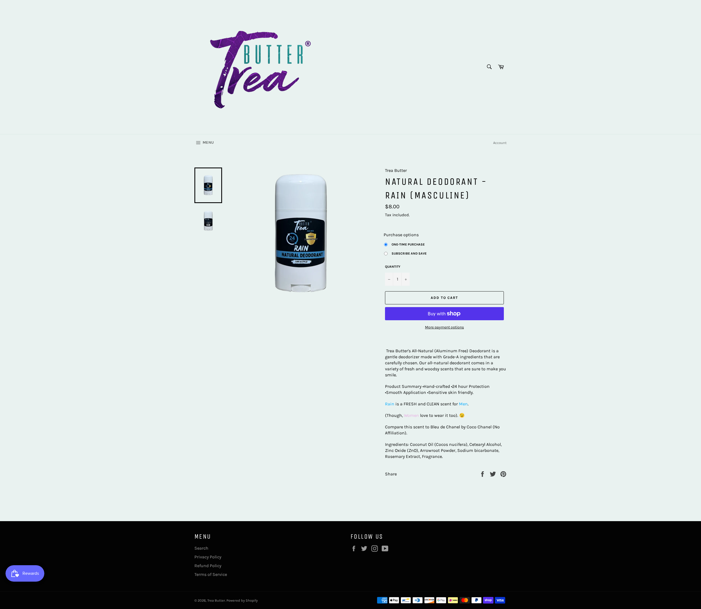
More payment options (444, 327)
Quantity (392, 267)
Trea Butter (216, 600)
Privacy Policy (207, 556)
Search (201, 548)
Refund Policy (207, 565)
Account (500, 143)
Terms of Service (210, 574)
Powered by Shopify (242, 600)
